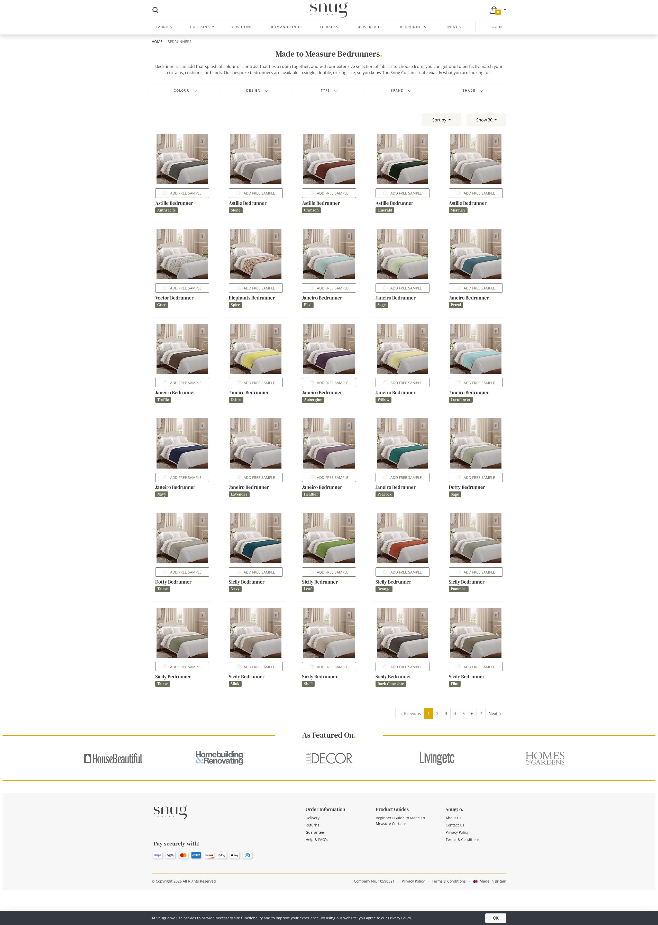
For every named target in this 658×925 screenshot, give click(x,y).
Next (493, 713)
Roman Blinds (286, 26)
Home (157, 41)
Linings (452, 26)
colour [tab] (181, 90)
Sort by (439, 120)
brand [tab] (397, 90)
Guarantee (315, 832)
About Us (453, 817)
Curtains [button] (200, 26)
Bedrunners (413, 26)
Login (495, 26)
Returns (312, 825)
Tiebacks (329, 26)
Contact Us (455, 825)
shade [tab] (469, 90)
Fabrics (164, 26)
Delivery (312, 817)
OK (496, 918)
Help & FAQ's (317, 839)
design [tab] (253, 90)
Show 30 (485, 120)
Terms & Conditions (463, 839)
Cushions (242, 26)
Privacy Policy (457, 832)
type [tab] (325, 90)
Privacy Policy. (400, 917)
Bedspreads (369, 26)
